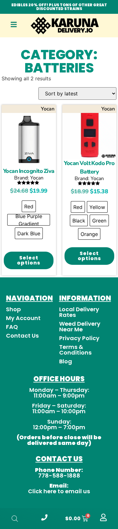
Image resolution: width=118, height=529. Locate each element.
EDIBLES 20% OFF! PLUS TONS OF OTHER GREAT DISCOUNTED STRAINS (59, 6)
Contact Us (22, 335)
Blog (65, 361)
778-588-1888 (59, 475)
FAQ (12, 327)
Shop (13, 309)
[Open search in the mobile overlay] (15, 519)
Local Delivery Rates (79, 312)
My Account (23, 318)
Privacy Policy (79, 338)
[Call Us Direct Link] (44, 518)
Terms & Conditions (75, 349)
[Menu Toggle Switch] (14, 26)
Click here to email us (59, 491)
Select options (28, 260)
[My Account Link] (103, 519)
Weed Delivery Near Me (79, 326)
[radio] (29, 206)
